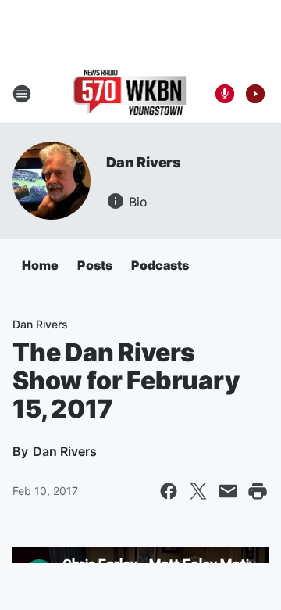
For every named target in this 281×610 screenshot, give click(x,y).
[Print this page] (258, 491)
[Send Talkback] (224, 93)
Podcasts (160, 265)
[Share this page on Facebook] (169, 491)
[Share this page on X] (198, 491)
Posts (94, 265)
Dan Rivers (143, 162)
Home (40, 265)
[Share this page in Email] (228, 491)
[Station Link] (130, 94)
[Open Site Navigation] (21, 93)
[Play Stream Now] (255, 93)
